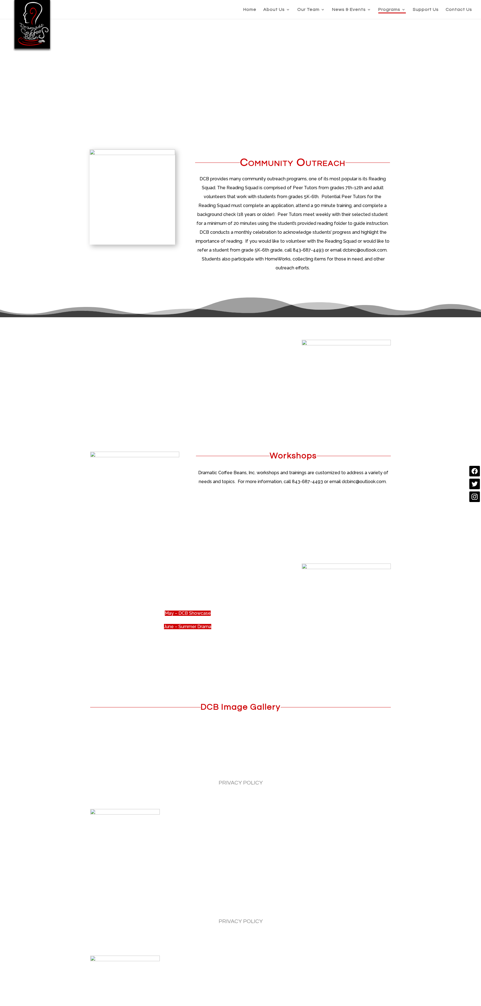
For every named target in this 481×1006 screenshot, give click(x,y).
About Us (274, 10)
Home (249, 10)
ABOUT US (154, 769)
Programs (389, 10)
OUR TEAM (187, 769)
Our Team (308, 10)
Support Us (426, 10)
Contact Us (459, 10)
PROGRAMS (268, 769)
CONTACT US (343, 769)
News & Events (349, 10)
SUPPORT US (305, 769)
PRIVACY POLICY (241, 783)
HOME (129, 769)
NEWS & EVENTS (227, 769)
